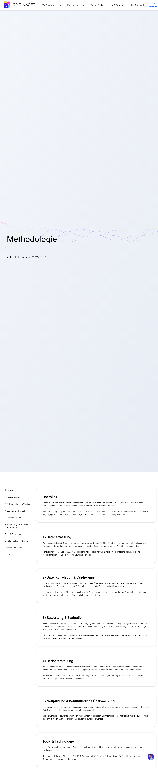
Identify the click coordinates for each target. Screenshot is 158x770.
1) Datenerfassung (12, 497)
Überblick (9, 490)
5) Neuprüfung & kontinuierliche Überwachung (18, 526)
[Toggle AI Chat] (151, 757)
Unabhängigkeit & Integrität (16, 541)
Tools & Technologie (13, 534)
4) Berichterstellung (13, 518)
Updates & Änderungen (15, 548)
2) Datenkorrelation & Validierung (19, 504)
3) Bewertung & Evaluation (16, 511)
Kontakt (8, 554)
